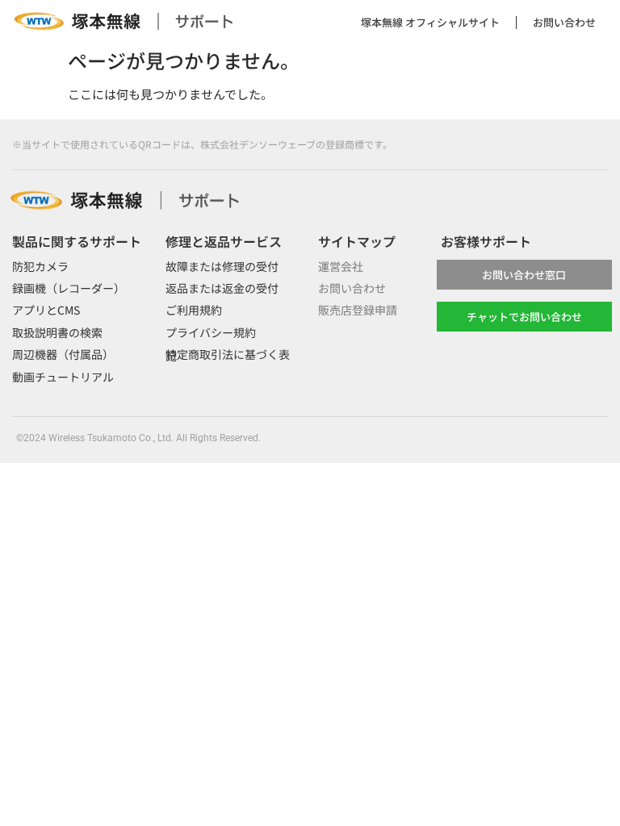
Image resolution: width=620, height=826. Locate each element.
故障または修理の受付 (222, 266)
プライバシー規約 (210, 332)
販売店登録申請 (357, 310)
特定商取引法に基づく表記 (227, 354)
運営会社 (340, 266)
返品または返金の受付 (222, 288)
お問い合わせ (564, 22)
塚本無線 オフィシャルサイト (430, 22)
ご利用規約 (193, 310)
